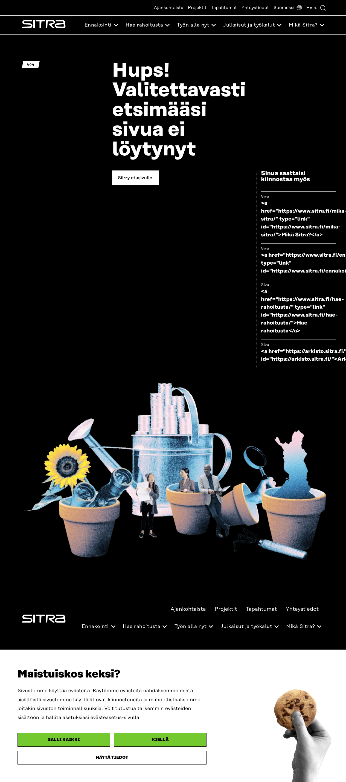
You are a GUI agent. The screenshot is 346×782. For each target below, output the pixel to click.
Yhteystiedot (255, 7)
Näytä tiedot (112, 757)
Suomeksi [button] (284, 7)
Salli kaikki (64, 739)
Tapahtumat (224, 7)
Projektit (197, 7)
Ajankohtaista (168, 7)
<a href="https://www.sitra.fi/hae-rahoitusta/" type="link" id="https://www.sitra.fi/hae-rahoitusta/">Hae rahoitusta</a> (302, 311)
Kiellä (160, 739)
